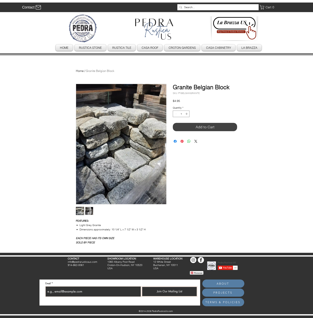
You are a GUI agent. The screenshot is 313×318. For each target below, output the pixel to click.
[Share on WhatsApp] (189, 141)
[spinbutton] (181, 114)
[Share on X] (196, 141)
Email (48, 283)
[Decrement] (175, 114)
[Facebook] (201, 260)
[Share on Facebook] (175, 141)
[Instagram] (193, 260)
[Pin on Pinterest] (182, 141)
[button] (268, 7)
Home (80, 71)
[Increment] (187, 114)
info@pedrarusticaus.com (82, 261)
